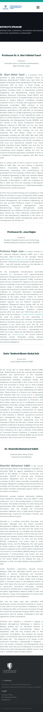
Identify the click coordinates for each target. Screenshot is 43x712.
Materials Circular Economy (17, 259)
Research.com (18, 334)
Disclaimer (6, 700)
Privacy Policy (7, 695)
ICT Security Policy (9, 697)
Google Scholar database (32, 314)
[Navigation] (38, 7)
